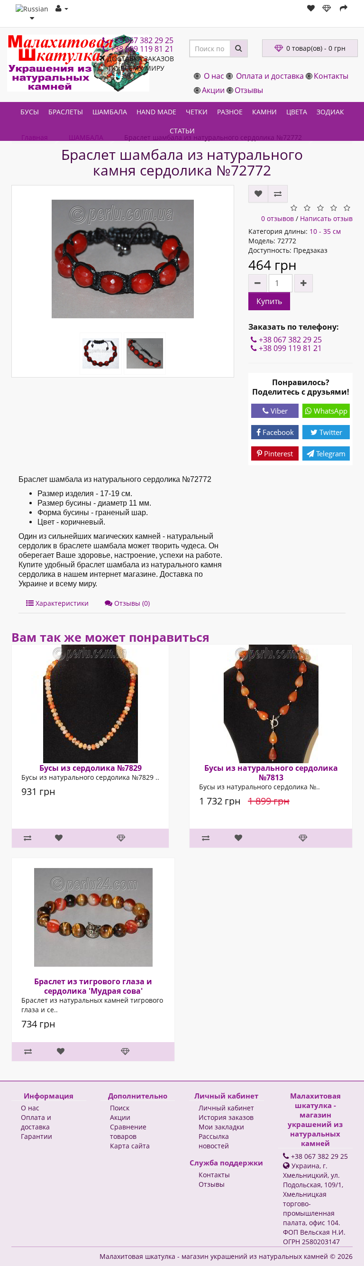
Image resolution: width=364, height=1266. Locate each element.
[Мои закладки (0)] (311, 8)
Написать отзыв (326, 218)
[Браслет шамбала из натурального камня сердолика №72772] (123, 259)
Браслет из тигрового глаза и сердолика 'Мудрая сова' (93, 986)
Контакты (331, 76)
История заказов (226, 1117)
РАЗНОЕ (230, 111)
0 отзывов (277, 218)
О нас (214, 76)
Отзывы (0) (131, 603)
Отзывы (249, 90)
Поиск (119, 1107)
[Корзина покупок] (327, 8)
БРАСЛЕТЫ (65, 111)
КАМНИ (264, 111)
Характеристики (61, 603)
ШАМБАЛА (109, 111)
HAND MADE (156, 111)
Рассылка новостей (214, 1141)
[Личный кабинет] (62, 8)
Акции (213, 90)
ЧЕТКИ (197, 111)
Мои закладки (221, 1126)
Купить (269, 301)
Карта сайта (130, 1145)
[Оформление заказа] (343, 8)
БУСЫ (29, 111)
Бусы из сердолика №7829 (90, 768)
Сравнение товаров (128, 1131)
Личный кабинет (226, 1107)
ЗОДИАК (330, 111)
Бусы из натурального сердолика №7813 (271, 773)
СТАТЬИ (182, 130)
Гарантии (36, 1136)
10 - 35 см (325, 231)
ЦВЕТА (296, 111)
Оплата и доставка (270, 76)
